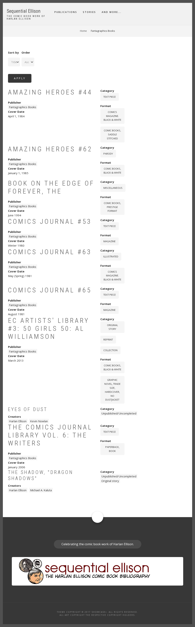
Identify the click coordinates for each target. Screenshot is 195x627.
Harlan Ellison (17, 421)
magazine (109, 241)
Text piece (109, 96)
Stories (89, 12)
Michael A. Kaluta (41, 490)
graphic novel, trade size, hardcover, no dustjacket (112, 389)
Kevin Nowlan (39, 421)
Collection (110, 350)
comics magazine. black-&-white (112, 116)
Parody (108, 153)
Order (26, 52)
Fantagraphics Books (22, 107)
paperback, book (112, 449)
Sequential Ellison (24, 11)
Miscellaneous (112, 188)
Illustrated (110, 256)
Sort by (13, 52)
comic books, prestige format (112, 207)
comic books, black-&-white (112, 170)
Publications (65, 12)
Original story (112, 327)
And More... (111, 12)
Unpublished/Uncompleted (118, 413)
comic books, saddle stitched (112, 134)
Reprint (108, 339)
